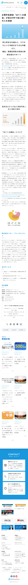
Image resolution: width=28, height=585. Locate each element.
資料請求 (17, 561)
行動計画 (4, 567)
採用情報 (4, 552)
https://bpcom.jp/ (6, 65)
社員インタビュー (6, 554)
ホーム (3, 7)
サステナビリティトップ (20, 552)
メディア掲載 (5, 547)
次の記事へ (21, 329)
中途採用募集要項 (6, 555)
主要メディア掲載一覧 (6, 548)
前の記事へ (6, 329)
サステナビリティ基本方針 (20, 554)
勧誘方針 (10, 567)
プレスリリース (5, 546)
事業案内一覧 (18, 536)
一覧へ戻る (14, 330)
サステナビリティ (18, 551)
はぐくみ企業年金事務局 (7, 564)
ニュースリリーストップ (7, 544)
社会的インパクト (19, 557)
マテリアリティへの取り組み (21, 556)
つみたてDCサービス (19, 540)
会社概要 (4, 538)
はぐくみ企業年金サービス (20, 538)
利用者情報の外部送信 (15, 572)
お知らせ (4, 545)
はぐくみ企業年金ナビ (6, 563)
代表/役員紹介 (5, 539)
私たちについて (5, 536)
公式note (4, 561)
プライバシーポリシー (19, 567)
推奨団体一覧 (18, 539)
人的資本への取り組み (20, 555)
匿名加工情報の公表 (17, 569)
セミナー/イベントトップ (20, 544)
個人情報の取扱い (7, 569)
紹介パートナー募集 (19, 563)
